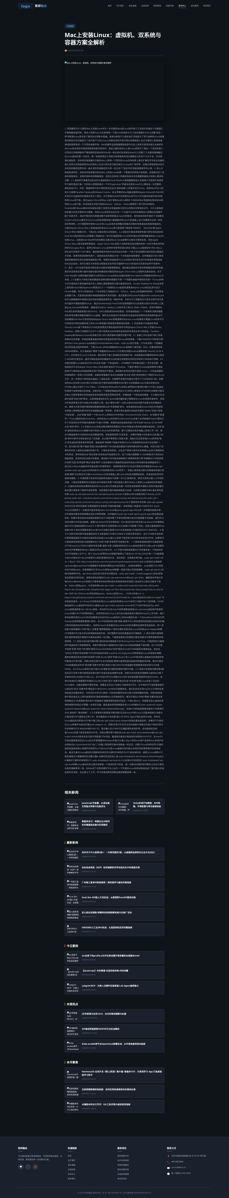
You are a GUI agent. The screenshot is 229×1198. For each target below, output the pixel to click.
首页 (110, 5)
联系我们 (207, 5)
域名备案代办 (123, 1155)
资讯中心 (182, 5)
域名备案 (132, 5)
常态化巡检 (122, 1178)
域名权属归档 (123, 1169)
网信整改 (157, 5)
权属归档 (170, 5)
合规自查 (145, 5)
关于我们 (120, 5)
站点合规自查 (123, 1160)
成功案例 (194, 5)
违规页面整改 (123, 1165)
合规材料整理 (123, 1174)
